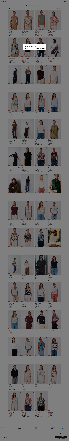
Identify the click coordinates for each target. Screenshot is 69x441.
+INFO (35, 46)
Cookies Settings (26, 48)
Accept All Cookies (43, 48)
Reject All (37, 48)
